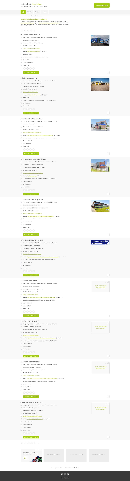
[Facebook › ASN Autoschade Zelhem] (27, 311)
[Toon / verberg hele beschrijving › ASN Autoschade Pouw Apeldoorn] (46, 219)
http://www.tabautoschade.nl (33, 51)
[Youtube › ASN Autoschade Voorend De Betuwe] (33, 190)
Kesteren (31, 83)
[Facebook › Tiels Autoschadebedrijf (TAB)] (27, 68)
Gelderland (25, 40)
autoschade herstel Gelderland (27, 23)
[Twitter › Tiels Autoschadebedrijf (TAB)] (24, 68)
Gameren (31, 124)
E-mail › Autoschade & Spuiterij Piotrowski (32, 416)
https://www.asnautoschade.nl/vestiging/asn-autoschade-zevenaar (41, 338)
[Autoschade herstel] (23, 12)
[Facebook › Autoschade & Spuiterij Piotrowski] (27, 433)
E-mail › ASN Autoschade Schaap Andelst (32, 254)
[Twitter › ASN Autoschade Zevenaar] (24, 352)
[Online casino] (32, 455)
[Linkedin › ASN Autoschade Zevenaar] (30, 352)
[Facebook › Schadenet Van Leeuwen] (27, 109)
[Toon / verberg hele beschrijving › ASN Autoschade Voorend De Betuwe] (46, 178)
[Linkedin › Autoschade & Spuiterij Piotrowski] (30, 433)
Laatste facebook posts (29, 62)
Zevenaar (31, 326)
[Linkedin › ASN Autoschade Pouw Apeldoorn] (30, 230)
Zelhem (30, 286)
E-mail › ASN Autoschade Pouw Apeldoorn (32, 213)
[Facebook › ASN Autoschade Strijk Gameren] (27, 149)
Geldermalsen (32, 164)
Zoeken (37, 12)
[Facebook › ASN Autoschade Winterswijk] (27, 392)
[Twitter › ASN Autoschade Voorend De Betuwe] (24, 190)
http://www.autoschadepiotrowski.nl (35, 419)
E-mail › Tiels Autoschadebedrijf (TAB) (31, 48)
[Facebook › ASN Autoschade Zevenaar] (27, 352)
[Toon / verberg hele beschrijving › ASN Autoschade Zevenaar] (46, 341)
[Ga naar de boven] (108, 72)
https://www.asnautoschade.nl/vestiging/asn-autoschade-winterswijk (42, 378)
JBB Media (64, 477)
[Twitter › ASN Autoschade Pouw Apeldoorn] (24, 230)
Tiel (30, 40)
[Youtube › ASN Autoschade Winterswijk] (33, 392)
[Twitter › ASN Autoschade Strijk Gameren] (24, 149)
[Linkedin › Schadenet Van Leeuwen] (30, 109)
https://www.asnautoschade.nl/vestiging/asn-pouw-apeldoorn (40, 216)
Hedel (30, 407)
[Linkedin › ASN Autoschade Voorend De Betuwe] (30, 190)
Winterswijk (31, 367)
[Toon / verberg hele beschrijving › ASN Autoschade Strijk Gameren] (46, 138)
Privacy (67, 477)
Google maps (34, 40)
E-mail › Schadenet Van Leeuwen (30, 92)
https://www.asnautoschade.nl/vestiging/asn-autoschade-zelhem (41, 297)
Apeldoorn (31, 205)
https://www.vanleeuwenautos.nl (34, 94)
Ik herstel (102, 5)
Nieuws (29, 12)
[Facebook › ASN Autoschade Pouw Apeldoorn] (27, 230)
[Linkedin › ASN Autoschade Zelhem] (30, 311)
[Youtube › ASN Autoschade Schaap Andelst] (33, 271)
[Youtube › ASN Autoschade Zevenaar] (33, 352)
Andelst (30, 245)
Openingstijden (27, 103)
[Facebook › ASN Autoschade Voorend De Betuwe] (27, 190)
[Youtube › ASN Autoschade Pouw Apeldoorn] (33, 230)
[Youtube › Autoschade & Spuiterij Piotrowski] (33, 433)
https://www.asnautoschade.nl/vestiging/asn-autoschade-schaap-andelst (43, 256)
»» (38, 30)
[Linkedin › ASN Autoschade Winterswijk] (30, 392)
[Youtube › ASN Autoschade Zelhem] (33, 311)
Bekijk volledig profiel (31, 72)
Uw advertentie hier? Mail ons (53, 455)
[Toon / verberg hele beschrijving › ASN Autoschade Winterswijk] (46, 381)
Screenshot (43, 51)
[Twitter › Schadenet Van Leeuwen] (24, 109)
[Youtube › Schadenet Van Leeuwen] (33, 109)
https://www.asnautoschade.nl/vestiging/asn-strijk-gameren (40, 135)
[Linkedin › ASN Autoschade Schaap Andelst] (30, 271)
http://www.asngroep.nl (32, 175)
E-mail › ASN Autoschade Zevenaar (31, 335)
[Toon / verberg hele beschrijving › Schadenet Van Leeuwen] (46, 97)
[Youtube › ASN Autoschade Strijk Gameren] (33, 149)
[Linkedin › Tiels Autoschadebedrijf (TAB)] (30, 68)
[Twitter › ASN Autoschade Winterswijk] (24, 392)
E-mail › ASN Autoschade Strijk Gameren (32, 132)
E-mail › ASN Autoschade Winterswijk (31, 375)
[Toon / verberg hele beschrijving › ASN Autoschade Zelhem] (46, 300)
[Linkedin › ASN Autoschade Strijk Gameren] (30, 149)
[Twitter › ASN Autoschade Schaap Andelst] (24, 271)
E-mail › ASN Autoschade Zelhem (30, 294)
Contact (45, 12)
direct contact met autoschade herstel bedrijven (49, 23)
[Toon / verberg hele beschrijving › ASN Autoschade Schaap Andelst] (46, 259)
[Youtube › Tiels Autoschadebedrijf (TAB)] (33, 68)
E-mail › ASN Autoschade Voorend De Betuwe (33, 173)
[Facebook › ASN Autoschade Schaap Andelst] (27, 271)
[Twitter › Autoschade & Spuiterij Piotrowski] (24, 433)
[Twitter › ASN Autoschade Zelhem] (24, 311)
